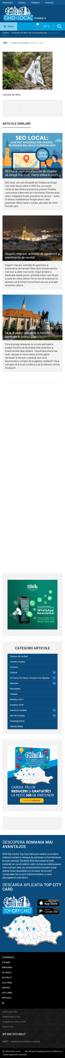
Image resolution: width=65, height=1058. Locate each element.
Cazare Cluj (7, 1026)
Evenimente (8, 957)
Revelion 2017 (16, 699)
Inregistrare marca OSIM (14, 1021)
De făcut (7, 977)
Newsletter (15, 688)
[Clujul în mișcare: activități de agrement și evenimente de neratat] (32, 238)
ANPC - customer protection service (21, 1041)
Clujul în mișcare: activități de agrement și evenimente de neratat (32, 255)
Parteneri (35, 3)
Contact (22, 3)
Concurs (14, 667)
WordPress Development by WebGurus (43, 1051)
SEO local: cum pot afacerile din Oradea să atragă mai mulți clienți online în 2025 (31, 173)
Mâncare (14, 683)
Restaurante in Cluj (11, 1016)
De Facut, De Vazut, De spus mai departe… (30, 678)
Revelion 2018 (16, 705)
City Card (7, 992)
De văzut (7, 972)
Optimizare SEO (10, 1011)
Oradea (39, 18)
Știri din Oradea (17, 715)
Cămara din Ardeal (19, 656)
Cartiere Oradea (17, 661)
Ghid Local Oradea (20, 43)
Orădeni (14, 694)
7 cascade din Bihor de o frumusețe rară (29, 33)
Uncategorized (17, 721)
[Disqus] (32, 431)
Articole (7, 998)
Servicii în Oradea (18, 710)
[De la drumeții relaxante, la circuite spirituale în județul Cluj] (32, 317)
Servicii (6, 987)
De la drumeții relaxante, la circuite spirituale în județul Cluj (27, 334)
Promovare (8, 3)
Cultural (13, 672)
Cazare (6, 962)
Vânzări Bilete (16, 726)
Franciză (49, 3)
